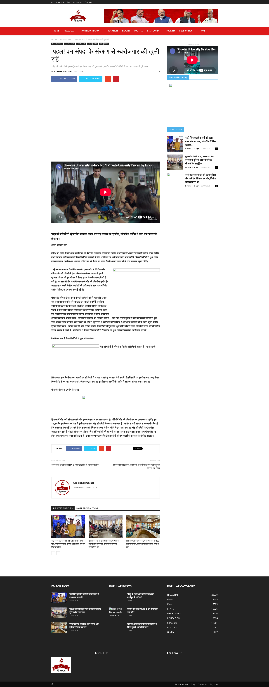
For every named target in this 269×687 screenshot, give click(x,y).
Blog (68, 2)
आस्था (203, 30)
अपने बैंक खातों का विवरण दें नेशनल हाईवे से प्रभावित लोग (75, 465)
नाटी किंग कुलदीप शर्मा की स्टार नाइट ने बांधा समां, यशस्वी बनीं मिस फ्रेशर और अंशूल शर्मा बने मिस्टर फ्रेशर (68, 544)
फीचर (95, 44)
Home (56, 30)
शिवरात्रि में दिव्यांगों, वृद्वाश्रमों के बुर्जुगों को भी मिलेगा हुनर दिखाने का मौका (136, 467)
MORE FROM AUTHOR (87, 508)
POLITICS (138, 30)
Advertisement (57, 2)
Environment (186, 30)
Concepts (172, 622)
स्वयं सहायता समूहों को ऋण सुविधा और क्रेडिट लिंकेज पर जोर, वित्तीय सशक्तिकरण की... (200, 178)
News (90, 44)
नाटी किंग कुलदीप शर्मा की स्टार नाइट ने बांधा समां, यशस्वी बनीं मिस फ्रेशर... (200, 141)
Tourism (170, 30)
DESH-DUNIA (153, 30)
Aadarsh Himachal (63, 71)
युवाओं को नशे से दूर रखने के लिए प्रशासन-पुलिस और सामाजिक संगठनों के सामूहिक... (199, 160)
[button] (214, 31)
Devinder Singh (192, 149)
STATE (170, 608)
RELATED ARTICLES (63, 508)
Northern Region (90, 30)
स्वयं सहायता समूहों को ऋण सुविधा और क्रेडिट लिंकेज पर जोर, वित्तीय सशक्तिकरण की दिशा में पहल (142, 544)
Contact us (77, 2)
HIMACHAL (69, 30)
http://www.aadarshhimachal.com (85, 487)
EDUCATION (112, 30)
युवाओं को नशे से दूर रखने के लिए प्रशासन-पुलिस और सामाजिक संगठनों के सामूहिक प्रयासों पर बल (104, 544)
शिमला (106, 44)
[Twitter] (75, 494)
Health (126, 30)
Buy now (88, 2)
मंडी (101, 44)
